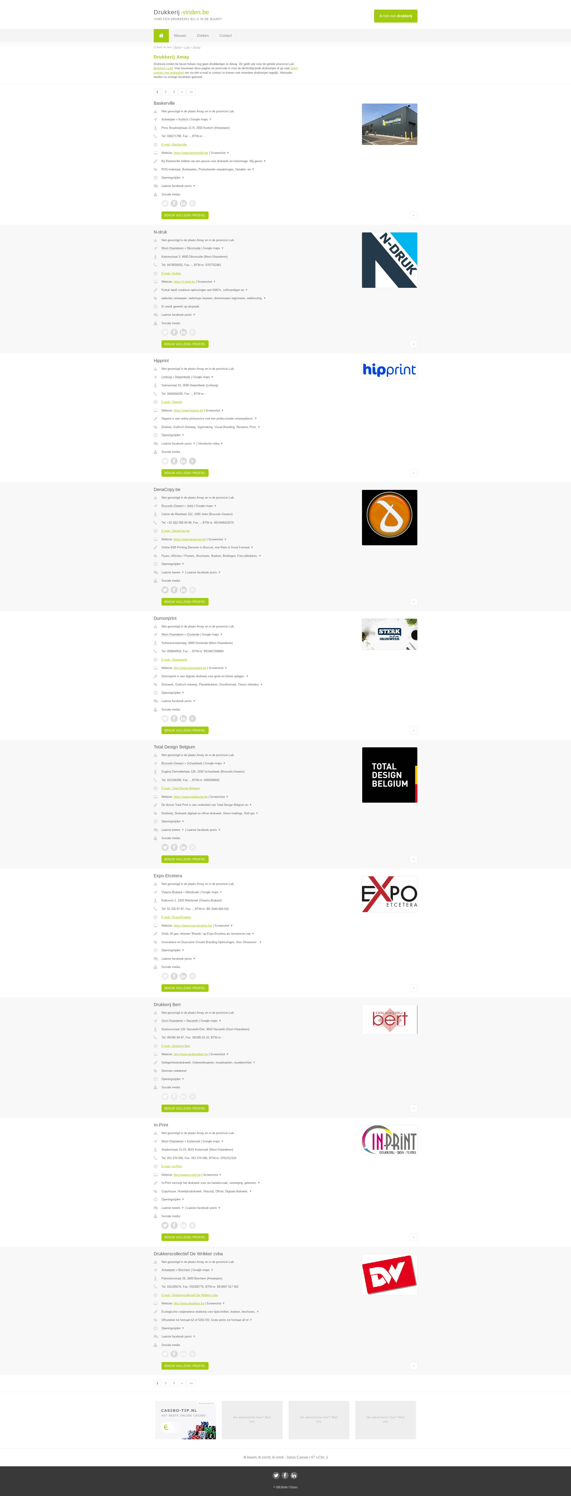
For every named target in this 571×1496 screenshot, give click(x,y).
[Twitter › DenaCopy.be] (165, 589)
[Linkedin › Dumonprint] (183, 718)
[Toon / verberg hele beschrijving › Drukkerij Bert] (230, 1062)
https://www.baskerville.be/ (191, 153)
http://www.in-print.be (187, 1174)
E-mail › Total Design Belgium (180, 788)
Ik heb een (396, 16)
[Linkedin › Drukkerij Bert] (183, 1096)
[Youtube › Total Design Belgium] (192, 847)
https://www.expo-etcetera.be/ (193, 925)
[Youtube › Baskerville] (192, 203)
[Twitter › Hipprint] (165, 461)
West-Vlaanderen (172, 248)
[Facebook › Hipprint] (174, 461)
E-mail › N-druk (171, 273)
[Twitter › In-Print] (165, 1225)
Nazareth (192, 1020)
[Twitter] (276, 1475)
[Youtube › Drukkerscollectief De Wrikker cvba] (192, 1354)
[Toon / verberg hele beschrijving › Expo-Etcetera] (230, 934)
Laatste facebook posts (178, 186)
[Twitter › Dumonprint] (165, 718)
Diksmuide (194, 248)
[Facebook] (285, 1475)
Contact (225, 36)
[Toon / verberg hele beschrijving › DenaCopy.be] (230, 547)
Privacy (294, 1487)
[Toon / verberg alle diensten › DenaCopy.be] (230, 556)
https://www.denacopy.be (190, 539)
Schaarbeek (194, 763)
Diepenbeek (182, 377)
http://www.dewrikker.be (189, 1303)
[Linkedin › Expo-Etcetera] (183, 976)
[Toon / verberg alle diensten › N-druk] (230, 298)
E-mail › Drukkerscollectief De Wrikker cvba (189, 1295)
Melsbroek (192, 892)
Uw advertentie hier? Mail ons (252, 1419)
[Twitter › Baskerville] (165, 203)
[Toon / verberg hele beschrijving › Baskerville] (230, 161)
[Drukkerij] (161, 35)
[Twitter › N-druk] (165, 332)
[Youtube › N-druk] (192, 332)
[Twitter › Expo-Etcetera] (165, 976)
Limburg (166, 377)
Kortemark (193, 1141)
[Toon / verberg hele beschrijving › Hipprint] (230, 418)
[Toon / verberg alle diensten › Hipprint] (230, 427)
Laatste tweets (172, 572)
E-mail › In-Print (171, 1166)
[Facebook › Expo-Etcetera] (174, 976)
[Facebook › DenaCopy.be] (174, 589)
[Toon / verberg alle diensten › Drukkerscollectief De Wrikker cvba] (230, 1320)
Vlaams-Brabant (171, 892)
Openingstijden (172, 177)
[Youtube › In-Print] (192, 1225)
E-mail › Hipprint (171, 402)
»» (191, 92)
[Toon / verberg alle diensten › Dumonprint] (230, 684)
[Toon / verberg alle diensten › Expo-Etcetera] (230, 942)
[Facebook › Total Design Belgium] (174, 847)
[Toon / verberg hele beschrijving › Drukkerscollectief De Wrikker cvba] (230, 1312)
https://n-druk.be (184, 281)
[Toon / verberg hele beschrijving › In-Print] (230, 1183)
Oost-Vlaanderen (172, 1020)
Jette (190, 506)
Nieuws (180, 36)
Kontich (183, 119)
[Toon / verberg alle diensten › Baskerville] (230, 169)
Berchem (184, 1270)
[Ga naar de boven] (414, 215)
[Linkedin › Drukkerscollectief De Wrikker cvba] (183, 1354)
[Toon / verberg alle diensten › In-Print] (230, 1191)
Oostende (193, 634)
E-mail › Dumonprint (174, 659)
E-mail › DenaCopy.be (175, 531)
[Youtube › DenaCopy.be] (192, 589)
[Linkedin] (294, 1475)
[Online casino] (188, 1421)
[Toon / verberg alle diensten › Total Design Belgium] (230, 813)
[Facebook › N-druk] (174, 332)
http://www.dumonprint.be (190, 668)
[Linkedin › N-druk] (183, 332)
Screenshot (220, 153)
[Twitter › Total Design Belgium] (165, 847)
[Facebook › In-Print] (174, 1225)
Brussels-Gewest (172, 506)
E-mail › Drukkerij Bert (175, 1046)
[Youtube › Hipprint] (192, 461)
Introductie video (210, 443)
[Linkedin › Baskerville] (183, 203)
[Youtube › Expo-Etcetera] (192, 976)
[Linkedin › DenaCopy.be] (183, 589)
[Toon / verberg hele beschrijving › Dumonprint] (230, 676)
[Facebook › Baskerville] (174, 203)
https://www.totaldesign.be (191, 796)
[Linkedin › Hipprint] (183, 461)
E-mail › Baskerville (174, 144)
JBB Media (282, 1487)
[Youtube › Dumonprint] (192, 718)
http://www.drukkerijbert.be (191, 1054)
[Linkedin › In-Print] (183, 1225)
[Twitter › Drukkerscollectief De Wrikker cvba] (165, 1354)
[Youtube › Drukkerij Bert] (192, 1096)
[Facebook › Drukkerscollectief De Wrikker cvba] (174, 1354)
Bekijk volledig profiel (185, 215)
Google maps (201, 119)
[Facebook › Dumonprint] (174, 718)
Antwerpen (168, 119)
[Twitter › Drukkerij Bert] (165, 1096)
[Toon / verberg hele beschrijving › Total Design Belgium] (230, 805)
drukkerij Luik (163, 68)
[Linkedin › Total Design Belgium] (183, 847)
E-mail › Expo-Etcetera (176, 917)
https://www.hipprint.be (188, 410)
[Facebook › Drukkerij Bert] (174, 1096)
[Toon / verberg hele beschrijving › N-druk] (230, 290)
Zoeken (203, 36)
